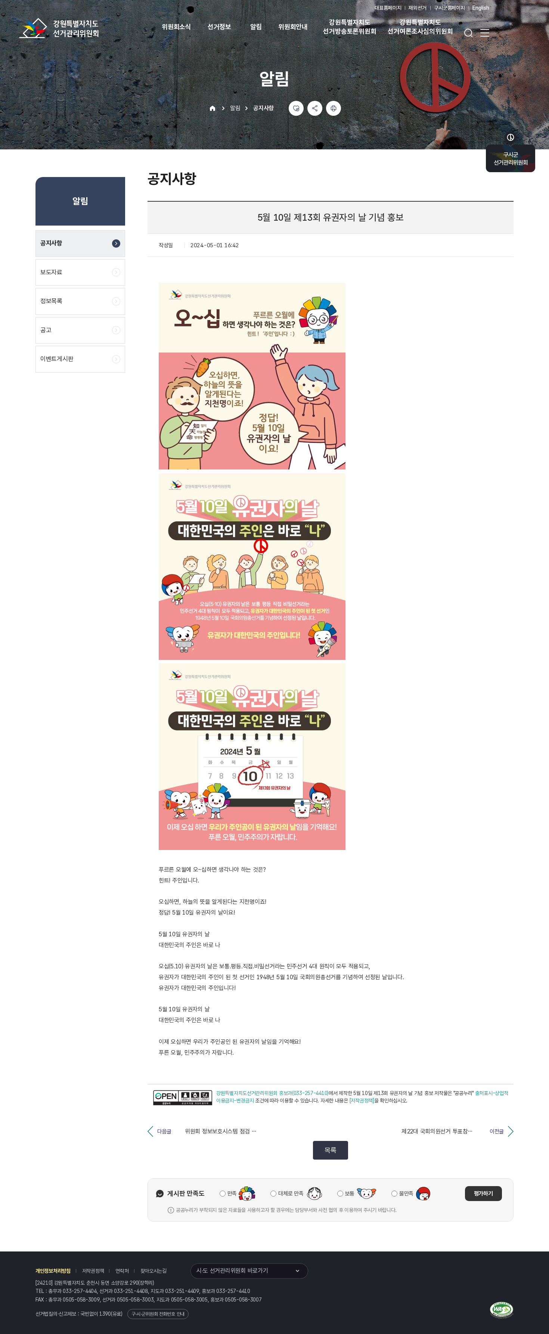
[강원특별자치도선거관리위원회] (82, 28)
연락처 (121, 1271)
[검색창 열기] (468, 32)
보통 (349, 1193)
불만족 (406, 1193)
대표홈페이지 (388, 8)
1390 (105, 1314)
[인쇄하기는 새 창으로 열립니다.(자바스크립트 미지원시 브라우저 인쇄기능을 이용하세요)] (333, 108)
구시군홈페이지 (449, 8)
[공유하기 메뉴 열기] (314, 108)
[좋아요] (296, 108)
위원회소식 (176, 27)
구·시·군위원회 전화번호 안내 (157, 1314)
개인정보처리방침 (53, 1271)
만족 (232, 1193)
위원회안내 (293, 27)
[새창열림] (183, 1098)
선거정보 (219, 27)
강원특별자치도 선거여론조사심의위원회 (420, 26)
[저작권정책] (362, 1101)
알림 (256, 27)
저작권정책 (93, 1271)
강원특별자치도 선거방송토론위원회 (349, 26)
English (480, 8)
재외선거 (417, 8)
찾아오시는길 (153, 1271)
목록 (330, 1150)
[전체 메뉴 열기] (485, 32)
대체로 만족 (290, 1193)
